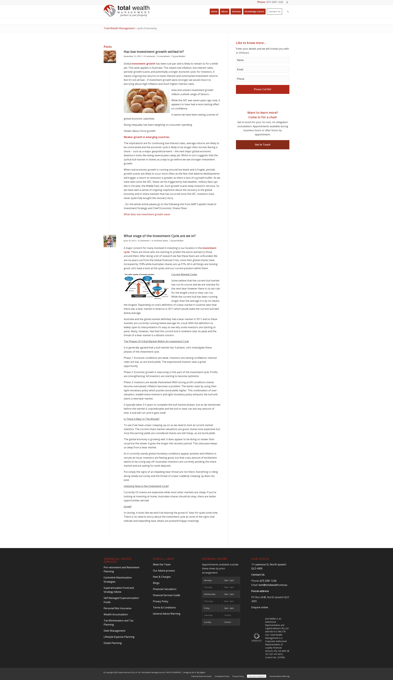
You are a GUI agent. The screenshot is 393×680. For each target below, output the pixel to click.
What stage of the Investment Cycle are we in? (160, 236)
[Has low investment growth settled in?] (110, 57)
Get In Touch (262, 144)
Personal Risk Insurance (117, 608)
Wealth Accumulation (116, 614)
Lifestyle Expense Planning (119, 637)
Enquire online (259, 607)
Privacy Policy (160, 601)
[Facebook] (287, 2)
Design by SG (188, 672)
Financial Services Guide (166, 595)
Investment (165, 56)
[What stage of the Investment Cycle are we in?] (110, 241)
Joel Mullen (180, 56)
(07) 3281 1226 (274, 2)
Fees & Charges (162, 576)
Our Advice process (164, 570)
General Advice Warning (166, 613)
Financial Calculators (164, 589)
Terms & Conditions (164, 607)
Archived (158, 240)
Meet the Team (162, 564)
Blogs (156, 583)
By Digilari (201, 672)
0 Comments (149, 56)
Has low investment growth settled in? (154, 51)
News (165, 240)
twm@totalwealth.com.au (273, 585)
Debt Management (114, 630)
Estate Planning (113, 643)
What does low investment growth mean (147, 214)
